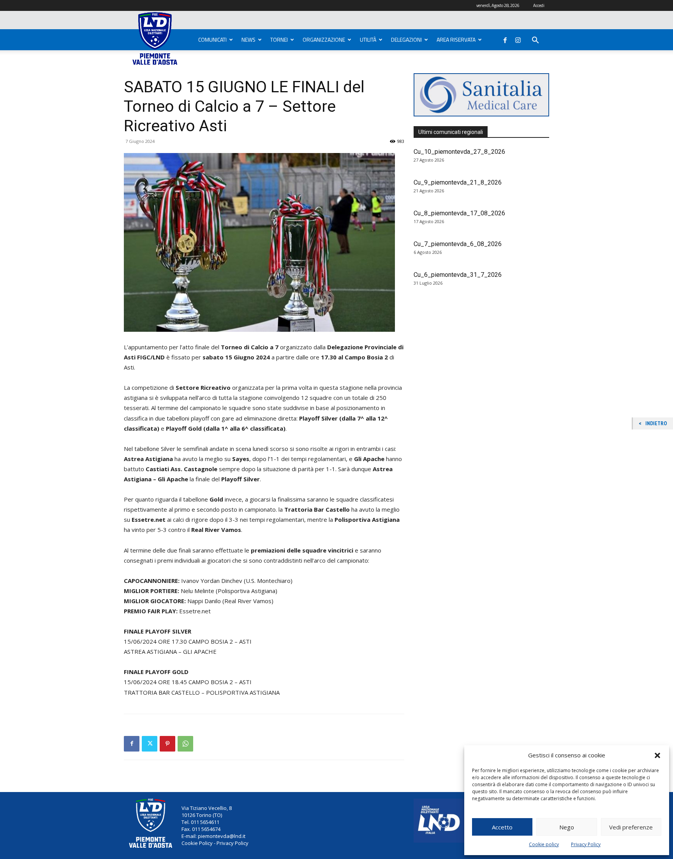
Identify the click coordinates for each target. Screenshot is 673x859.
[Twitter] (149, 744)
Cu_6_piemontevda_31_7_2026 (458, 274)
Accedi (538, 5)
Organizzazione (324, 39)
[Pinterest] (167, 744)
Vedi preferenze (631, 827)
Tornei (279, 39)
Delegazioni (406, 39)
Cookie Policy (197, 843)
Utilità (368, 39)
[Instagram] (518, 38)
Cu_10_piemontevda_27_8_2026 (459, 151)
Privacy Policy (586, 844)
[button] (657, 755)
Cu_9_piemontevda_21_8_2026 (458, 182)
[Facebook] (505, 38)
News (248, 39)
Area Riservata (456, 39)
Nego (566, 827)
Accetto (502, 827)
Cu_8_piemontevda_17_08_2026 (459, 213)
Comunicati (212, 39)
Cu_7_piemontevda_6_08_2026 (458, 244)
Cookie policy (544, 844)
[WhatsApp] (185, 744)
